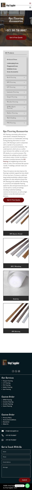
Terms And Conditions (9, 420)
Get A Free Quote (16, 37)
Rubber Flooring (7, 387)
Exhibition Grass (12, 69)
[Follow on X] (16, 371)
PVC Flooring (6, 385)
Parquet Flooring (8, 381)
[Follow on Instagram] (19, 371)
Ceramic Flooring (8, 402)
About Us (5, 424)
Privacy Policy (7, 418)
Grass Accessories (12, 72)
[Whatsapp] (27, 486)
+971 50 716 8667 (16, 30)
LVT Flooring (6, 383)
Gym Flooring (7, 389)
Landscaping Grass (12, 63)
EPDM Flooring (7, 400)
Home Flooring (7, 406)
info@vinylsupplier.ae (11, 431)
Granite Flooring (8, 404)
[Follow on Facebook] (13, 371)
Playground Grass (12, 66)
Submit (24, 480)
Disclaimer (6, 422)
